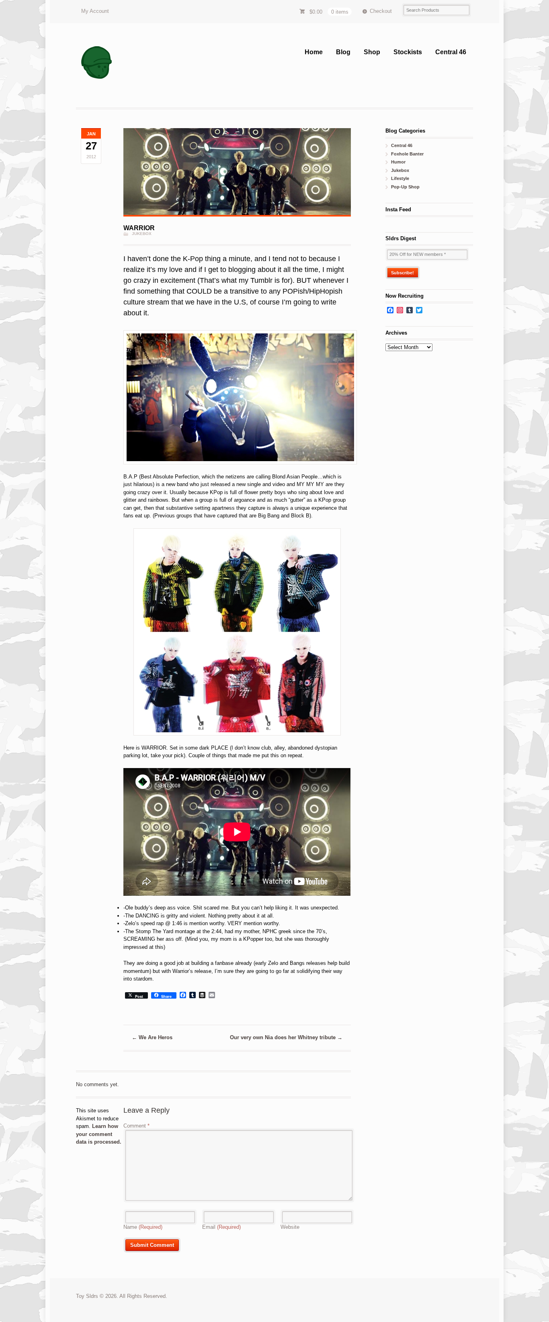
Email (221, 1227)
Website (290, 1227)
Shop (372, 52)
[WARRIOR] (236, 172)
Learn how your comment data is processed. (98, 1134)
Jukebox (142, 233)
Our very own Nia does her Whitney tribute (286, 1037)
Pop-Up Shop (405, 186)
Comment (136, 1126)
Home (314, 52)
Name (142, 1227)
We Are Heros (152, 1037)
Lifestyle (400, 178)
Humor (398, 161)
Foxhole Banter (407, 153)
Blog (343, 52)
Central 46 (450, 52)
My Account (95, 11)
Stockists (407, 52)
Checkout (381, 11)
